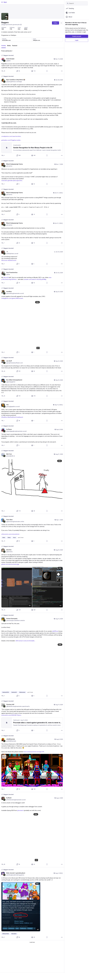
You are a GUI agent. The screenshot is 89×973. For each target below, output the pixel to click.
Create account (76, 36)
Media (9, 45)
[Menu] (61, 23)
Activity (3, 45)
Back (5, 2)
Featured (14, 45)
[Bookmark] (47, 71)
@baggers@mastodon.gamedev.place (10, 24)
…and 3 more (30, 692)
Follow (55, 23)
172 (11, 29)
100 (2, 29)
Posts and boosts (6, 51)
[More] (62, 71)
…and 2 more (20, 537)
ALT (38, 348)
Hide (37, 302)
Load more (32, 942)
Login (76, 40)
